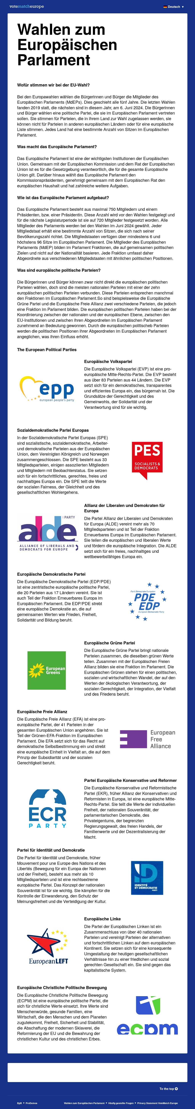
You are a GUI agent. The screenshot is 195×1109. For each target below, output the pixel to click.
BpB (19, 1103)
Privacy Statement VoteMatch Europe (157, 1103)
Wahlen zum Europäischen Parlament (84, 1103)
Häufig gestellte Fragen (120, 1103)
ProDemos (31, 1103)
